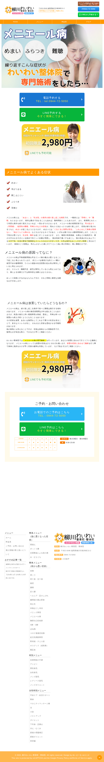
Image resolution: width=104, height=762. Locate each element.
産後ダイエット (36, 737)
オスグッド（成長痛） (39, 646)
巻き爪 (33, 604)
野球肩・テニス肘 (37, 641)
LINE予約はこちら (52, 429)
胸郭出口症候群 (36, 621)
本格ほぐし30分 (36, 608)
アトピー (33, 664)
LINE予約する (52, 114)
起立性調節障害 (36, 637)
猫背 (32, 583)
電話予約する (52, 99)
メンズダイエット (37, 685)
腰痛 (32, 587)
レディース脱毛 (36, 681)
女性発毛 (33, 672)
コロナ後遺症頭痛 (37, 633)
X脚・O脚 (34, 625)
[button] (99, 757)
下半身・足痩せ (36, 724)
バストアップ (35, 716)
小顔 (32, 712)
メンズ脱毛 (34, 677)
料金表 (8, 542)
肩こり (33, 575)
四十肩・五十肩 (36, 579)
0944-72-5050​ (89, 9)
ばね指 (33, 629)
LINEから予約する (89, 14)
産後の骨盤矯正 (36, 733)
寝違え (33, 545)
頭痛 (32, 571)
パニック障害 (35, 612)
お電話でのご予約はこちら (52, 414)
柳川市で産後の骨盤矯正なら (15, 571)
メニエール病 (35, 616)
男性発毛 (33, 668)
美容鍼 (33, 741)
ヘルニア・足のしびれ (39, 596)
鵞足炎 (33, 650)
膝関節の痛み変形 (37, 600)
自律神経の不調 (36, 660)
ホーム (8, 538)
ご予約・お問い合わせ (15, 546)
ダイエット (34, 720)
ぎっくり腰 (34, 549)
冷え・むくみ (35, 728)
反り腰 (33, 592)
